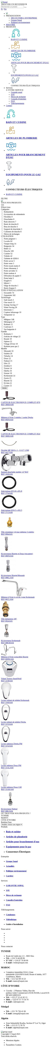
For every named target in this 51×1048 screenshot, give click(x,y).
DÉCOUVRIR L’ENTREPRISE (24, 18)
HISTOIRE (10, 25)
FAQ (13, 101)
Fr (2, 9)
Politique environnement (20, 22)
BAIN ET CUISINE (14, 194)
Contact (9, 106)
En (5, 9)
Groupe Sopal (16, 20)
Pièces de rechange (18, 97)
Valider (4, 388)
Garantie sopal (16, 92)
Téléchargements (17, 103)
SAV (13, 94)
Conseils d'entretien (18, 99)
